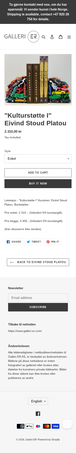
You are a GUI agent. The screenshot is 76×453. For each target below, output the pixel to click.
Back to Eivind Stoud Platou (41, 262)
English (36, 401)
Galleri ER (31, 439)
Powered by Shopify (49, 439)
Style (7, 151)
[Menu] (69, 36)
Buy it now (38, 183)
